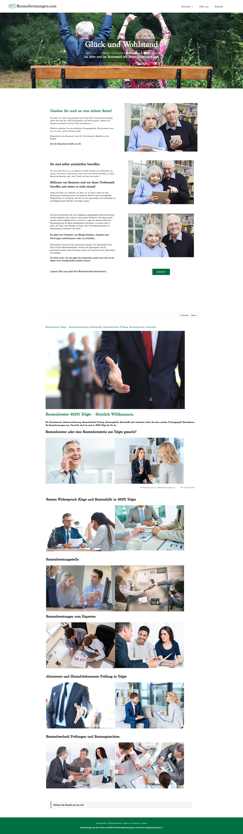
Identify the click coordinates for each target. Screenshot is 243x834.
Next (193, 315)
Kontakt (144, 823)
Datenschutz (136, 823)
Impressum (126, 823)
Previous (185, 315)
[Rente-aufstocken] (161, 210)
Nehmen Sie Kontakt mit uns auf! (68, 805)
